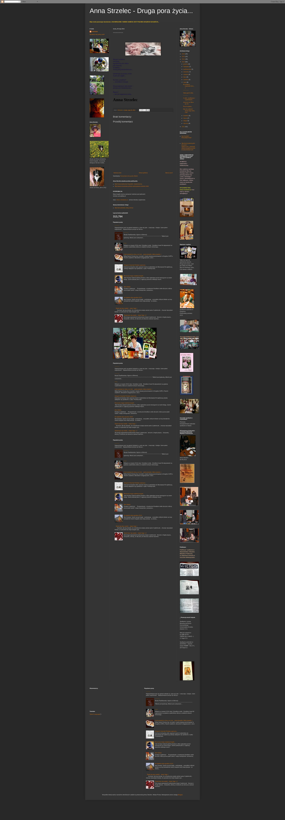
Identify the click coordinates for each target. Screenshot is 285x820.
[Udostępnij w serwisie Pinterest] (149, 110)
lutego (185, 121)
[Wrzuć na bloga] (142, 110)
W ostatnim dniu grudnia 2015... (133, 297)
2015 (183, 56)
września (186, 72)
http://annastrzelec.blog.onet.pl (124, 208)
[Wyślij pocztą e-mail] (140, 110)
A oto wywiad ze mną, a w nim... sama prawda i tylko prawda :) (142, 254)
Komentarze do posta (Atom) (129, 176)
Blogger (180, 795)
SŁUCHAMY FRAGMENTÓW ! (186, 137)
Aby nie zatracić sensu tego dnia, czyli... (189, 110)
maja (185, 82)
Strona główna (143, 173)
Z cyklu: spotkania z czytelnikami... (189, 98)
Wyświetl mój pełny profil (97, 34)
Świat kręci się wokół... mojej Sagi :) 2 (135, 315)
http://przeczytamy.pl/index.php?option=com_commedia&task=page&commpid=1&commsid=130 (188, 147)
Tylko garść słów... (188, 93)
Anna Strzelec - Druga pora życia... (141, 10)
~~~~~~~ (186, 90)
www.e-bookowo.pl (122, 200)
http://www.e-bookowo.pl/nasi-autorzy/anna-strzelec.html (132, 186)
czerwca (186, 79)
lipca (185, 77)
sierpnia (186, 74)
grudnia (185, 64)
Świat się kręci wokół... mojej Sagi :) (126, 308)
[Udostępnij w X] (144, 110)
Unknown (120, 110)
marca (185, 118)
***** (125, 243)
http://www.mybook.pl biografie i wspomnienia (128, 184)
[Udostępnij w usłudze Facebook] (146, 110)
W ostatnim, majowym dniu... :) (189, 86)
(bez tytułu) (127, 287)
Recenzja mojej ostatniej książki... (134, 276)
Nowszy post (117, 173)
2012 (183, 126)
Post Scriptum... (187, 106)
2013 (183, 62)
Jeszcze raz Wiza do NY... (188, 103)
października (187, 69)
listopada (186, 66)
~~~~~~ (117, 226)
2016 (183, 54)
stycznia (186, 123)
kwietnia (186, 115)
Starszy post (169, 173)
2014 (183, 59)
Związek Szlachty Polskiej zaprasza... (135, 265)
